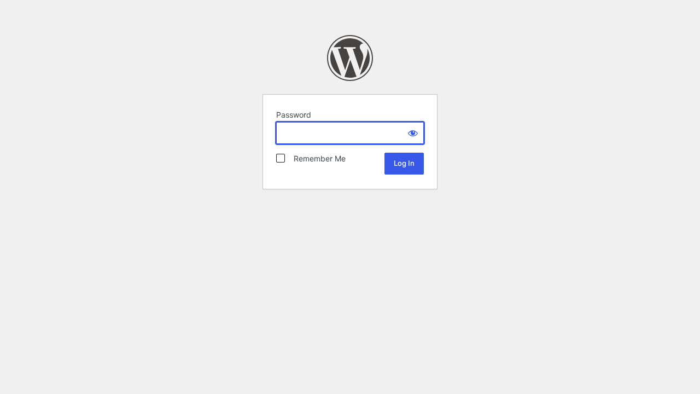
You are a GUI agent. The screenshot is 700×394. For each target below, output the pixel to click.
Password (293, 114)
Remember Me (316, 158)
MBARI (350, 58)
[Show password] (413, 133)
